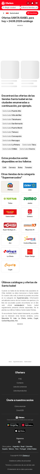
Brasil (22, 446)
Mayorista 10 (7, 318)
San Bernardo (12, 124)
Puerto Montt (12, 128)
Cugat (36, 318)
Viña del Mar (11, 115)
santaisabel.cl (19, 305)
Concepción (11, 136)
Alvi (16, 321)
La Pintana (11, 145)
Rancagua (11, 140)
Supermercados (22, 298)
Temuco (10, 132)
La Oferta (22, 318)
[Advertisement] (20, 41)
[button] (32, 3)
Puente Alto (11, 111)
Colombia (28, 446)
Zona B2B (20, 410)
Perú (17, 449)
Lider (15, 318)
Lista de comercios (20, 387)
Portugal (23, 449)
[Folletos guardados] (28, 3)
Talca (29, 145)
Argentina (15, 446)
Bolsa (20, 167)
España (5, 449)
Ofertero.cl (26, 455)
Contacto (20, 383)
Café (4, 167)
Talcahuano (11, 119)
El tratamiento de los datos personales (20, 469)
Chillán (9, 149)
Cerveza (12, 167)
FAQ (20, 379)
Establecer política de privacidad (20, 461)
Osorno (27, 149)
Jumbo (29, 318)
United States (31, 449)
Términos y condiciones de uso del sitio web (20, 465)
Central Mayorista (8, 321)
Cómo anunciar (20, 406)
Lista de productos (20, 391)
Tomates (28, 167)
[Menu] (36, 3)
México (11, 449)
